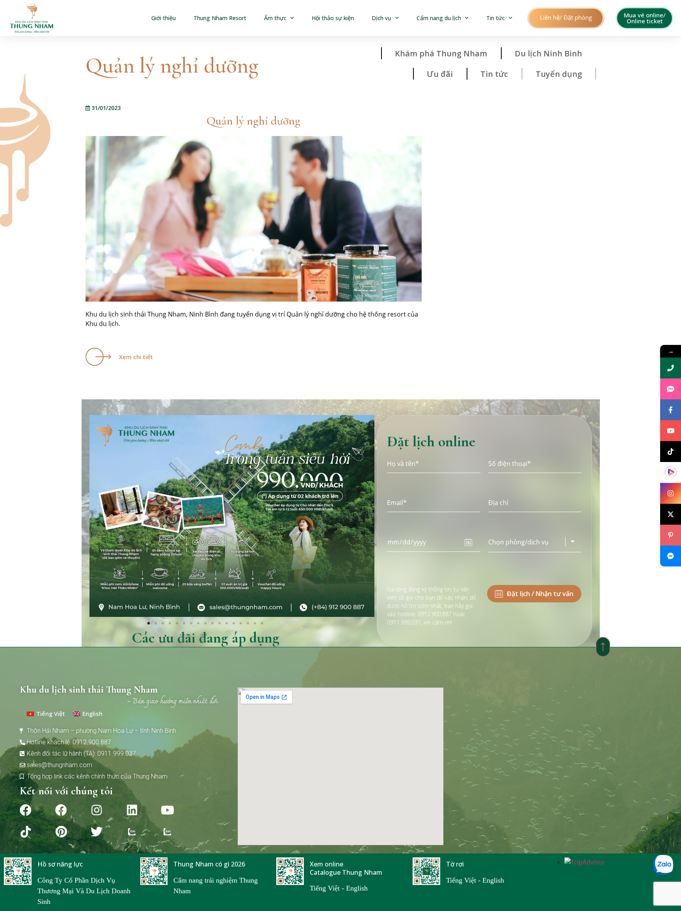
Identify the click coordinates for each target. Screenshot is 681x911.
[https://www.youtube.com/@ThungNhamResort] (670, 430)
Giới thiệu (163, 18)
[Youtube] (167, 810)
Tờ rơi (455, 864)
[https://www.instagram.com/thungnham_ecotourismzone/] (670, 493)
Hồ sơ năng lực (60, 864)
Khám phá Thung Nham (441, 53)
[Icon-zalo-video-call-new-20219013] (132, 832)
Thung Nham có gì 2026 (209, 864)
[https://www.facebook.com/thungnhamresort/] (670, 409)
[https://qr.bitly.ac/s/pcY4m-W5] (670, 472)
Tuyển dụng (559, 74)
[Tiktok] (26, 832)
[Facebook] (26, 810)
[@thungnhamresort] (670, 451)
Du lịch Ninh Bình (548, 53)
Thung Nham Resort (220, 18)
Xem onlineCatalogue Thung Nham (346, 868)
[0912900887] (670, 368)
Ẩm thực (275, 18)
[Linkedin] (132, 810)
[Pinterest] (61, 832)
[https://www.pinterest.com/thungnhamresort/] (670, 535)
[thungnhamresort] (670, 556)
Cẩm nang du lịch (439, 18)
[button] (566, 18)
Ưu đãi (440, 74)
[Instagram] (96, 810)
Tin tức (495, 18)
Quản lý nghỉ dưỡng (253, 121)
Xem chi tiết (136, 357)
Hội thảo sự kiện (333, 18)
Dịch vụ (381, 18)
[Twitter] (96, 832)
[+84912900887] (670, 388)
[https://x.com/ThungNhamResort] (670, 514)
